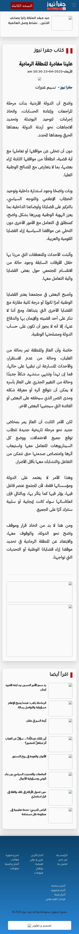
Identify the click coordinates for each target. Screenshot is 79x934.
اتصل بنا (62, 864)
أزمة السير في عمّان (36, 721)
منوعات (38, 873)
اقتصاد (39, 864)
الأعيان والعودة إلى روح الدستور (29, 756)
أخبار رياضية (12, 864)
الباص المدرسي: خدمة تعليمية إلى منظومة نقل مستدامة (28, 812)
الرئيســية (61, 855)
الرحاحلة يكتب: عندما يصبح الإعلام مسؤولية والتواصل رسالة (27, 705)
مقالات (15, 860)
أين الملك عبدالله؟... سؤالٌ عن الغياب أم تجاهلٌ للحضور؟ (25, 740)
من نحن (62, 860)
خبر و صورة (12, 855)
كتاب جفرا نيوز (49, 50)
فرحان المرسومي (55, 899)
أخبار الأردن (37, 855)
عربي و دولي (36, 860)
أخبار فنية (60, 895)
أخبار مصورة (58, 890)
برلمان (39, 868)
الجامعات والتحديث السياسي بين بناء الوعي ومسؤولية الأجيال (25, 776)
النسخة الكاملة (22, 6)
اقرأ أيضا (59, 675)
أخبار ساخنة (58, 886)
